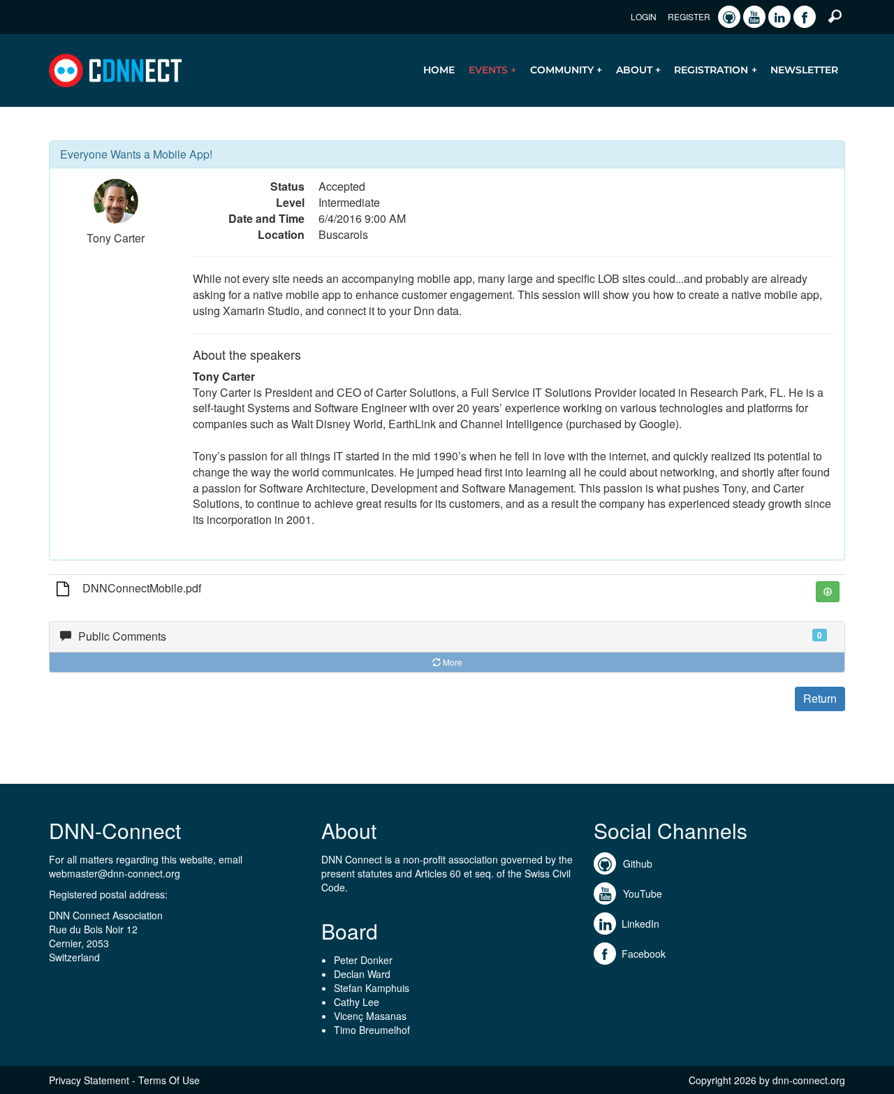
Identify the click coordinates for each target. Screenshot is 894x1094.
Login (644, 16)
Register (689, 16)
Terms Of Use (169, 1080)
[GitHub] (729, 17)
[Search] (834, 15)
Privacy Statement (89, 1080)
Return (820, 698)
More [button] (452, 662)
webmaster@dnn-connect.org (114, 873)
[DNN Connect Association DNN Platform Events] (115, 69)
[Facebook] (804, 17)
